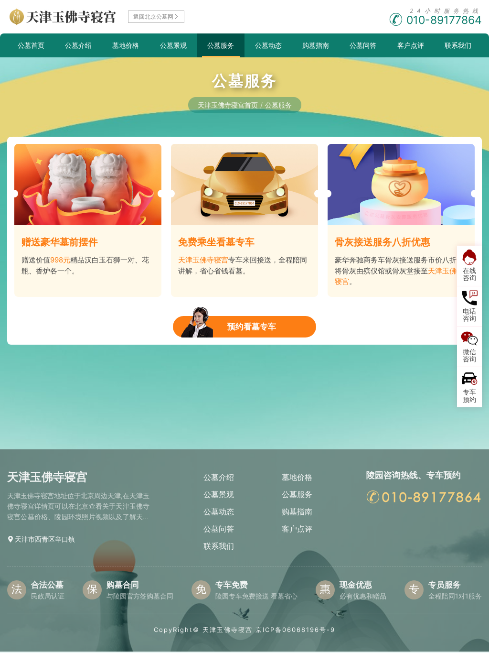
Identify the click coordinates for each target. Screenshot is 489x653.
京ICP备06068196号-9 (295, 629)
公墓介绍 (78, 45)
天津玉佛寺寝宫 (227, 629)
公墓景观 (173, 45)
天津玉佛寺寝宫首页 (228, 105)
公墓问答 (363, 45)
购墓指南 (315, 45)
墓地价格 (125, 45)
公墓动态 (268, 45)
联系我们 (458, 45)
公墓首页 (31, 45)
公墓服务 (220, 45)
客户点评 (410, 45)
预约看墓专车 (251, 326)
